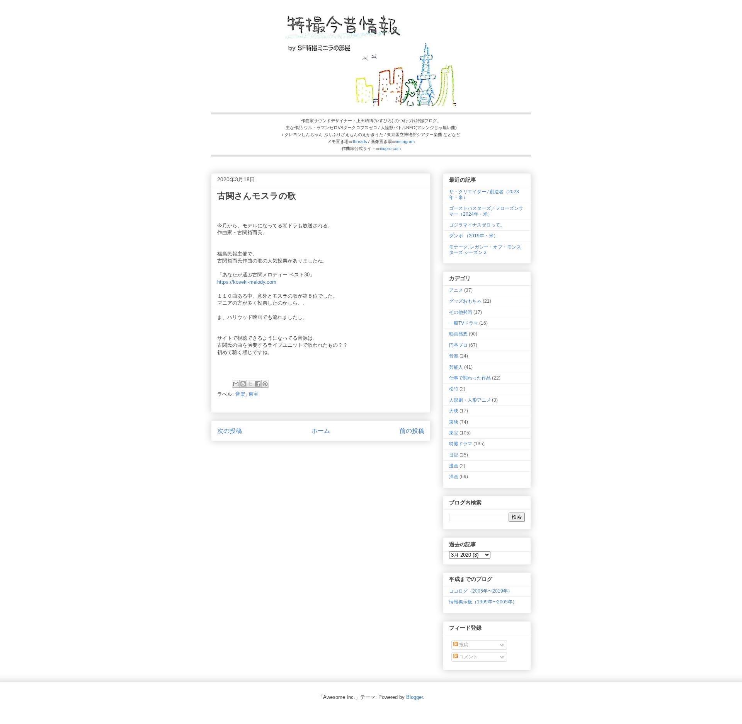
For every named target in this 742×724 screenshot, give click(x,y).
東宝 (253, 394)
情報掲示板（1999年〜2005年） (483, 602)
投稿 (463, 644)
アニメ (456, 290)
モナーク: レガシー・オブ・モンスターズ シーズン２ (485, 249)
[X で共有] (250, 384)
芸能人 (456, 367)
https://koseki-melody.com (246, 282)
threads (360, 141)
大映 (453, 411)
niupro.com (390, 148)
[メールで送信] (236, 384)
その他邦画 (460, 312)
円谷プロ (458, 345)
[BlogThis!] (243, 384)
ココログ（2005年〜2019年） (480, 591)
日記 (453, 455)
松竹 (453, 389)
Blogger (414, 697)
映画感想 (458, 334)
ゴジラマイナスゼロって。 (477, 225)
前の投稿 (412, 431)
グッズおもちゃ (465, 301)
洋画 (453, 476)
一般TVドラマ (463, 323)
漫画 (453, 465)
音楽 (240, 394)
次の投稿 (229, 431)
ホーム (320, 431)
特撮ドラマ (460, 443)
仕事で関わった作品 (470, 378)
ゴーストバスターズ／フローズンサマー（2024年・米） (486, 211)
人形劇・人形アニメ (470, 400)
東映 (453, 422)
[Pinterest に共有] (265, 384)
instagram (405, 141)
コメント (468, 656)
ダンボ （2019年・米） (473, 235)
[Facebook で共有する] (258, 384)
